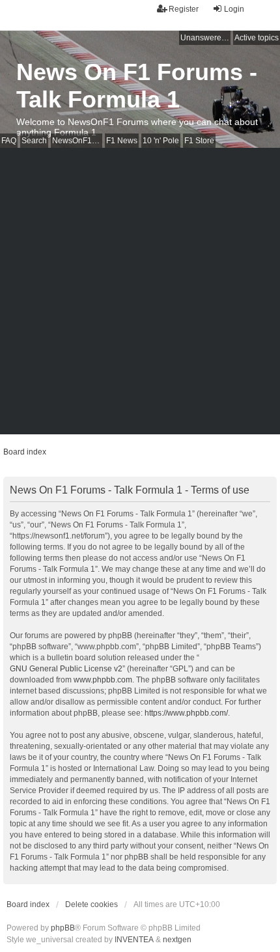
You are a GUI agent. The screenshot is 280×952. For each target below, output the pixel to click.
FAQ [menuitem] (8, 140)
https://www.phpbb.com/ (186, 713)
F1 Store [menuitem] (199, 140)
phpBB (63, 927)
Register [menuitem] (184, 9)
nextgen (177, 939)
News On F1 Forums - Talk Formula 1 (136, 86)
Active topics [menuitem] (256, 37)
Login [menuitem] (234, 9)
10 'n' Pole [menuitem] (161, 140)
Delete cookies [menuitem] (91, 904)
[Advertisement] (140, 294)
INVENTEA (134, 939)
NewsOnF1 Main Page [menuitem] (77, 140)
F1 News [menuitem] (121, 140)
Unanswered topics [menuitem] (205, 37)
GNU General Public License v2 (66, 668)
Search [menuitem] (34, 140)
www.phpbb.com (103, 679)
